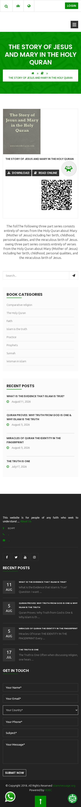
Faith (9, 321)
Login (71, 6)
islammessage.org (64, 785)
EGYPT (11, 528)
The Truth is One (18, 461)
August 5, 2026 (21, 424)
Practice (11, 337)
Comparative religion (19, 304)
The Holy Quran (16, 312)
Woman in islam (16, 361)
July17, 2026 (19, 466)
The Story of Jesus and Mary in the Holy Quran (39, 159)
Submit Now (14, 773)
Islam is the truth (17, 329)
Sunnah (11, 353)
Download (20, 173)
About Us (25, 521)
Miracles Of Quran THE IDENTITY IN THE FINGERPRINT (48, 628)
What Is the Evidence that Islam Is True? (35, 396)
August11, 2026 (21, 401)
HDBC (48, 790)
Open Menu (74, 24)
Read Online (48, 173)
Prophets (12, 345)
